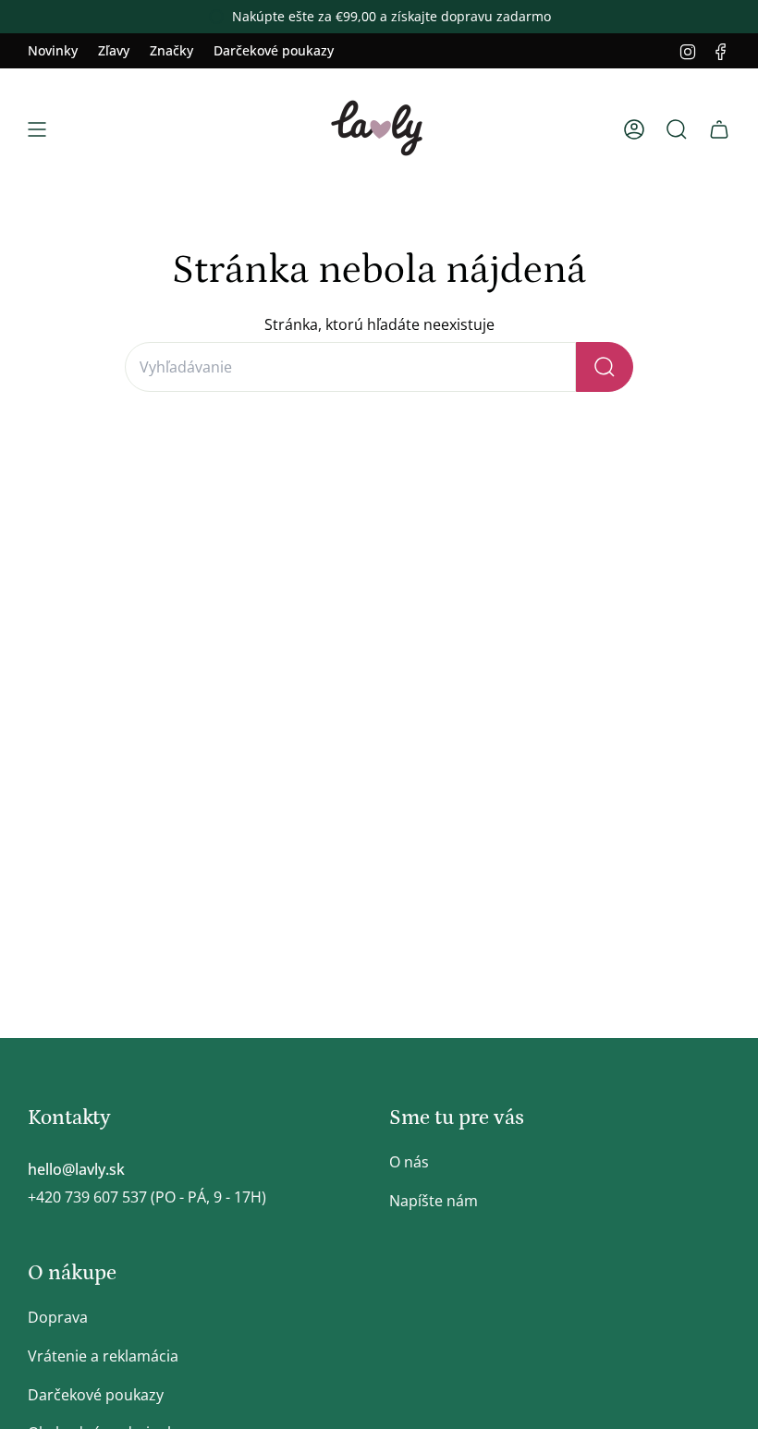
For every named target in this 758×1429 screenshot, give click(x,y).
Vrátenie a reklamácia (103, 1356)
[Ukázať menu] (36, 129)
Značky (171, 50)
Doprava (58, 1317)
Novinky (53, 50)
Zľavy (113, 50)
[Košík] (719, 129)
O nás (409, 1162)
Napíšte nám (433, 1201)
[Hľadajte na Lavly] (604, 367)
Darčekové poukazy (274, 50)
